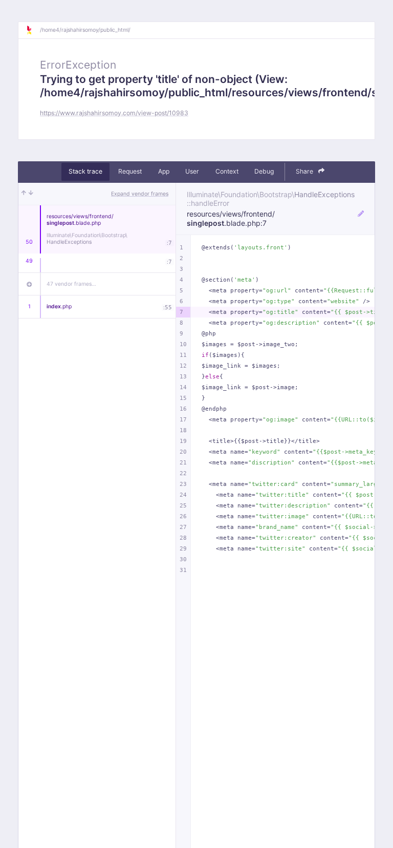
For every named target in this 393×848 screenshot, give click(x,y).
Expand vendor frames (139, 193)
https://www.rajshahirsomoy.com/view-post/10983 (114, 113)
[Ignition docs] (33, 30)
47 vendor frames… (71, 284)
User (192, 171)
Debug (264, 171)
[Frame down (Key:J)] (31, 194)
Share (305, 171)
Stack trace (85, 171)
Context (226, 171)
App (163, 171)
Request (130, 171)
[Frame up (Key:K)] (24, 194)
